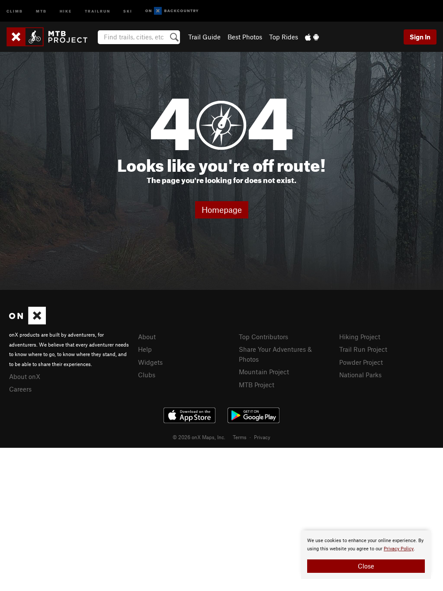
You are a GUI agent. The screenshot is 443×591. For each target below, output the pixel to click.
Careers (20, 389)
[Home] (51, 36)
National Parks (360, 375)
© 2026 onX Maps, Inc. (199, 437)
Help (145, 349)
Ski (127, 10)
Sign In (420, 37)
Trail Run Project (363, 349)
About (147, 336)
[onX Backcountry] (172, 11)
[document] (366, 554)
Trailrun (97, 10)
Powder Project (361, 362)
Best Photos (245, 37)
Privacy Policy (399, 549)
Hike (66, 10)
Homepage (222, 210)
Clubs (146, 375)
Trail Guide (204, 37)
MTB (41, 10)
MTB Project (256, 385)
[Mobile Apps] (312, 37)
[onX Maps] (27, 322)
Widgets (150, 362)
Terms (240, 437)
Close (366, 566)
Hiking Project (359, 336)
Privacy (262, 437)
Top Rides (283, 37)
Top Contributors (263, 336)
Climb (14, 10)
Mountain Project (264, 372)
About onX (24, 376)
